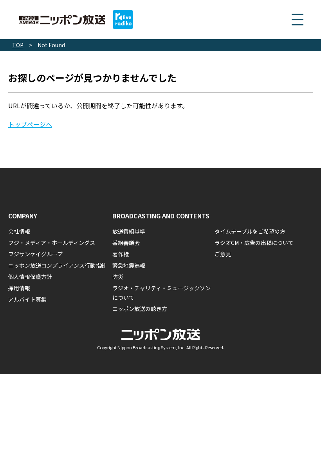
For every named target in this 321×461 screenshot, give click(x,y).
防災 (117, 277)
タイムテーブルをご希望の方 (250, 231)
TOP (17, 45)
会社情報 (19, 231)
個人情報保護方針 (30, 277)
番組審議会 (126, 243)
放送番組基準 (128, 231)
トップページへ (30, 124)
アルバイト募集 (27, 299)
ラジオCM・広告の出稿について (254, 243)
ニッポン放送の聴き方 (139, 309)
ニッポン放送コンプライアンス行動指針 (57, 265)
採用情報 (19, 288)
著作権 (120, 254)
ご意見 (223, 254)
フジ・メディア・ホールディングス (51, 243)
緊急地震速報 (128, 265)
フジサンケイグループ (35, 254)
